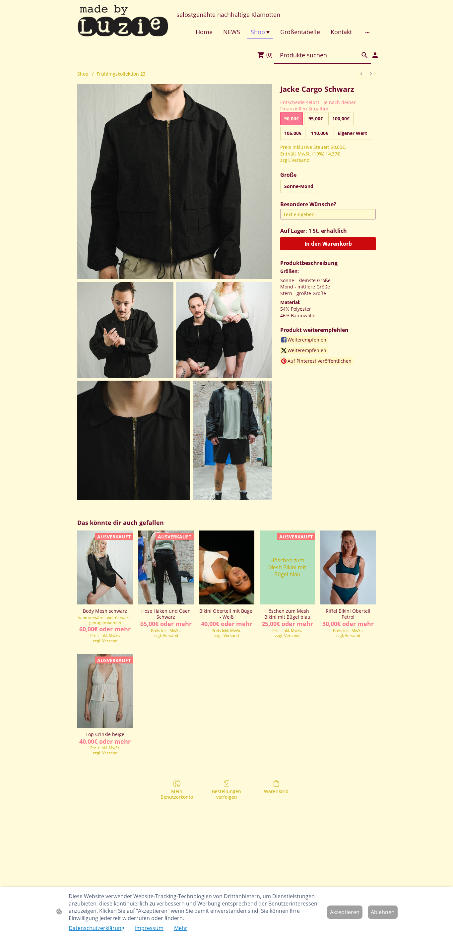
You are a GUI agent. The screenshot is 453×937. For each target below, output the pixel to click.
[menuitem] (361, 74)
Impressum (149, 928)
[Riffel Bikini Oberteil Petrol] (348, 567)
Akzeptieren (344, 912)
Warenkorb (276, 791)
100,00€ (341, 118)
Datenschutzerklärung (96, 928)
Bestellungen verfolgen (226, 794)
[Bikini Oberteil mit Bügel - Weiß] (226, 567)
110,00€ (319, 133)
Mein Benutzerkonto (177, 794)
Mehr (180, 928)
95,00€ (315, 118)
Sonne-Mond (298, 186)
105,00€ (292, 133)
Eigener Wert (352, 133)
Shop (83, 74)
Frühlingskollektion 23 (121, 74)
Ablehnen (383, 912)
